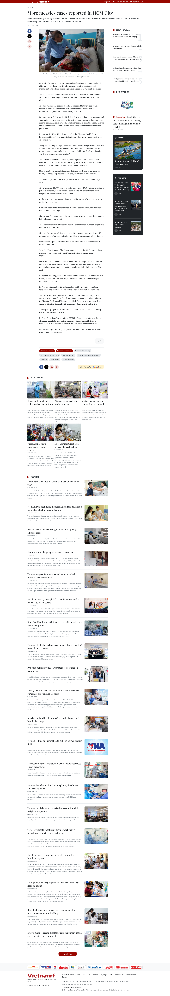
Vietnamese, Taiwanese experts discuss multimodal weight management (52, 810)
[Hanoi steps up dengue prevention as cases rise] (96, 558)
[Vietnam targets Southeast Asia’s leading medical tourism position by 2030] (96, 580)
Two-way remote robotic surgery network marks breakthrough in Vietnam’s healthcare (51, 831)
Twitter (29, 36)
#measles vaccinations (64, 351)
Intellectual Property (68, 975)
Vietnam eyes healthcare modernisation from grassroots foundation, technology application (54, 508)
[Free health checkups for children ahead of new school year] (96, 488)
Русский (136, 1)
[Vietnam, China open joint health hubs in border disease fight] (96, 747)
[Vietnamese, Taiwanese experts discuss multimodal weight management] (96, 814)
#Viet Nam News (68, 359)
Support (95, 975)
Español (125, 2)
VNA (111, 975)
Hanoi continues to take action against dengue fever (40, 402)
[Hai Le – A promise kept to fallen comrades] (136, 226)
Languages (103, 975)
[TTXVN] (46, 967)
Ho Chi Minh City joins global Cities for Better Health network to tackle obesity (53, 601)
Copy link (29, 46)
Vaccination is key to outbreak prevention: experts (37, 446)
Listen (120, 193)
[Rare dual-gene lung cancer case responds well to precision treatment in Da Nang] (96, 916)
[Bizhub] (81, 967)
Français (119, 2)
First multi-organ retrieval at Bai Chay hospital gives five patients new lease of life (127, 59)
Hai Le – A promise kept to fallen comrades (121, 224)
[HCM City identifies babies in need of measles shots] (68, 432)
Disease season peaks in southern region (66, 402)
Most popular (123, 30)
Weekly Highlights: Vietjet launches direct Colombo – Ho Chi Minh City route (122, 186)
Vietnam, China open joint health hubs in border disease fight (54, 742)
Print (29, 41)
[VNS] (94, 967)
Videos (120, 137)
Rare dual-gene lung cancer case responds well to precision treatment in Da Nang (51, 911)
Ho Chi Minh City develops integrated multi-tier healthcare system (51, 856)
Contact (64, 977)
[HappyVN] (33, 967)
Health (30, 7)
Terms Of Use (81, 975)
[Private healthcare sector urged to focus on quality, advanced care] (96, 536)
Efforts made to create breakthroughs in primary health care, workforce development (54, 934)
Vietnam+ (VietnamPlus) (43, 1)
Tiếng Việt (107, 2)
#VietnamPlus (54, 359)
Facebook (29, 31)
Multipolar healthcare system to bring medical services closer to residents (54, 765)
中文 (131, 1)
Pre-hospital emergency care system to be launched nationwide (52, 669)
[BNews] (72, 967)
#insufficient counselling (82, 351)
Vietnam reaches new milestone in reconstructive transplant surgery (125, 35)
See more (35, 477)
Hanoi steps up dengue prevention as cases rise (50, 552)
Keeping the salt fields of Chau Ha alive (126, 163)
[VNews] (55, 967)
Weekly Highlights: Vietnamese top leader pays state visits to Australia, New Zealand (121, 206)
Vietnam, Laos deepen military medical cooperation (127, 47)
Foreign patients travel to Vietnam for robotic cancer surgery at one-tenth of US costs (53, 692)
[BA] (136, 967)
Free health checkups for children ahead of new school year (53, 483)
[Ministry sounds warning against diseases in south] (95, 389)
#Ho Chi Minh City (68, 355)
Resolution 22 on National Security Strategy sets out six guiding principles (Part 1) (127, 122)
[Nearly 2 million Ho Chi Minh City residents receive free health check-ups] (96, 724)
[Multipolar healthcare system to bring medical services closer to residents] (96, 770)
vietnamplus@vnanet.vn (73, 987)
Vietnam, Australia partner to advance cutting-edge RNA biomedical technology (54, 646)
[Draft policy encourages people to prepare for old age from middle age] (96, 889)
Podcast (122, 178)
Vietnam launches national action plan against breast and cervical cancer (53, 787)
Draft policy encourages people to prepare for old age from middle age (53, 884)
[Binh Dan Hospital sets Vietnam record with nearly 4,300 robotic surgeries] (96, 628)
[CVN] (108, 967)
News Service (119, 975)
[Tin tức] (63, 967)
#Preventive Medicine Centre (50, 355)
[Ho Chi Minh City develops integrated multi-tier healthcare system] (96, 861)
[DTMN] (122, 967)
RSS (89, 975)
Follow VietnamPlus (85, 367)
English (113, 2)
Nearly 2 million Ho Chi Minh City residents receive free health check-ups (54, 719)
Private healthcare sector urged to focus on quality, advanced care (52, 531)
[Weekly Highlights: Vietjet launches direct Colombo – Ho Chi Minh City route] (136, 186)
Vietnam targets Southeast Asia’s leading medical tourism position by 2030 (51, 576)
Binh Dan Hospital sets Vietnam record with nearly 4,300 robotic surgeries (54, 624)
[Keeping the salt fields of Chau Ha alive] (128, 150)
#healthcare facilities (47, 351)
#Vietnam (44, 359)
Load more (68, 954)
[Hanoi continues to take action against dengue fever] (40, 389)
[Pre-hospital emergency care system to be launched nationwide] (96, 674)
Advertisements (131, 975)
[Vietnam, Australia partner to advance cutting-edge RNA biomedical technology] (96, 651)
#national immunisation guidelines (88, 355)
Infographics (122, 92)
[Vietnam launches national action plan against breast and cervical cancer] (96, 791)
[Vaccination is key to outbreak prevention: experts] (40, 432)
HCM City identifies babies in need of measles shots (67, 445)
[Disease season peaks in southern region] (68, 389)
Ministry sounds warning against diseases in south (93, 402)
